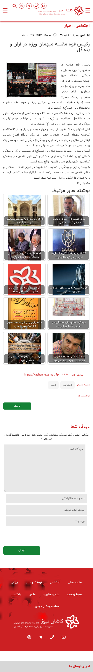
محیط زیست (75, 594)
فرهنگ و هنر (34, 582)
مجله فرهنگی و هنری (46, 607)
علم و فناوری (51, 594)
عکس (32, 594)
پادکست (16, 594)
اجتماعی (67, 385)
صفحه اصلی (75, 582)
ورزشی (14, 582)
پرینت (17, 406)
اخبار (53, 385)
